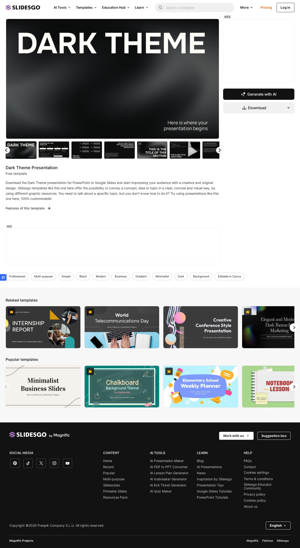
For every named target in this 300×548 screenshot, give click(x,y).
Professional (17, 276)
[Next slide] (212, 79)
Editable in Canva (229, 276)
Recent (108, 467)
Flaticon (267, 540)
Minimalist (162, 276)
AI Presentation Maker (167, 461)
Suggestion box (274, 436)
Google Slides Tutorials (214, 491)
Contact (250, 467)
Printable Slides (115, 491)
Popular (109, 473)
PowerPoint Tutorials (212, 497)
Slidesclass (111, 485)
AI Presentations (209, 467)
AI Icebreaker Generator (168, 479)
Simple (66, 276)
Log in (285, 7)
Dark (181, 276)
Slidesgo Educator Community (258, 486)
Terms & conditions (258, 479)
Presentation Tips (210, 485)
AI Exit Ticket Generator (168, 485)
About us (250, 506)
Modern (101, 276)
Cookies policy (255, 500)
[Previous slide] (6, 327)
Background (201, 276)
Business (121, 276)
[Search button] (160, 7)
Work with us (233, 436)
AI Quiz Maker (161, 491)
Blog (200, 461)
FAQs (248, 461)
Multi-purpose (43, 276)
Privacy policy (254, 494)
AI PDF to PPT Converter (169, 467)
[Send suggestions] (3, 277)
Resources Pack (115, 497)
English (276, 525)
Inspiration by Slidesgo (214, 479)
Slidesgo (283, 540)
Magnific (253, 540)
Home (107, 461)
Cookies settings (256, 472)
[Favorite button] (199, 26)
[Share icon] (211, 26)
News (201, 473)
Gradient (141, 276)
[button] (219, 150)
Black (83, 276)
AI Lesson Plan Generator (169, 473)
